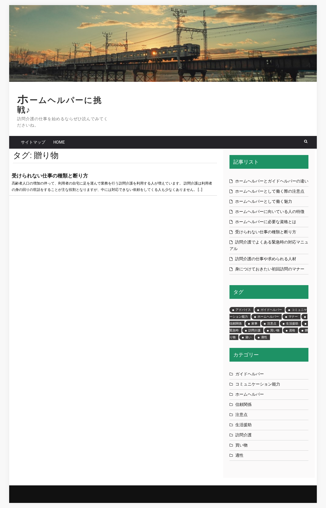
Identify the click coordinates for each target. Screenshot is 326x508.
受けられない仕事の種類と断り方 (50, 176)
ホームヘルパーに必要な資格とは (265, 221)
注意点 (271, 323)
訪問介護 (254, 330)
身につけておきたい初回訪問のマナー (269, 269)
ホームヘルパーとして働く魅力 (263, 201)
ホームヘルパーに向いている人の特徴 (269, 211)
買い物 (274, 330)
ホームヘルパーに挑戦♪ (59, 105)
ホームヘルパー (268, 316)
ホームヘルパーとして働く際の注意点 (269, 191)
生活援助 (292, 323)
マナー (293, 316)
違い (248, 337)
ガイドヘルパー (271, 310)
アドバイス (243, 310)
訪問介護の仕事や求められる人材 (265, 258)
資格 (292, 330)
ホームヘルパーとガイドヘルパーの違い (271, 181)
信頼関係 (243, 404)
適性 (264, 337)
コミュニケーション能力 (257, 384)
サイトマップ (33, 142)
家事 (254, 323)
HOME (59, 142)
